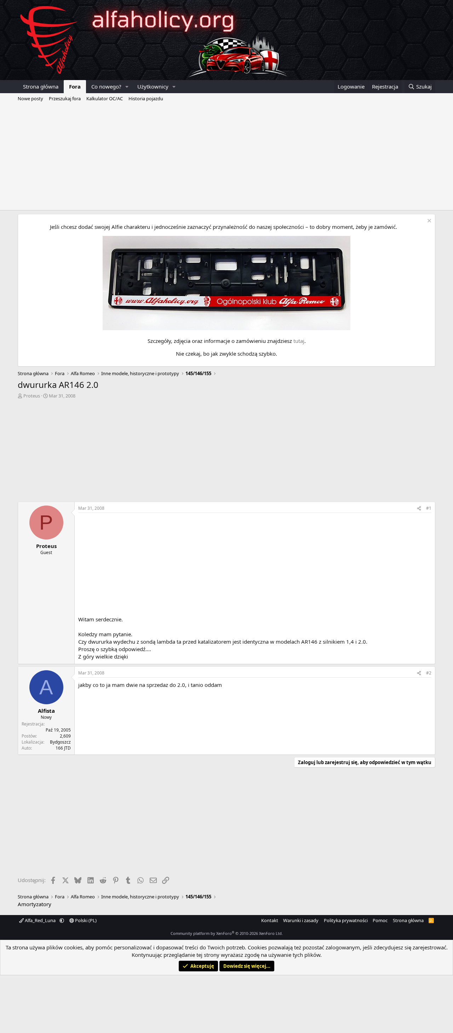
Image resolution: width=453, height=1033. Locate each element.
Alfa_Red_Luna (40, 920)
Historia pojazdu (145, 98)
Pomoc (380, 920)
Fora (75, 86)
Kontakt (269, 920)
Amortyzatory (34, 904)
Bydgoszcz (60, 742)
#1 (428, 508)
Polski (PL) (85, 920)
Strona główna (40, 86)
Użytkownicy (152, 86)
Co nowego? (106, 86)
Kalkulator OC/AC (104, 98)
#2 (428, 673)
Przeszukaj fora (65, 98)
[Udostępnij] (419, 508)
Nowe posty (30, 98)
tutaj (298, 340)
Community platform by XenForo (227, 933)
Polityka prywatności (346, 920)
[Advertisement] (226, 157)
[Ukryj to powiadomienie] (428, 221)
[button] (127, 86)
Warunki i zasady (301, 920)
